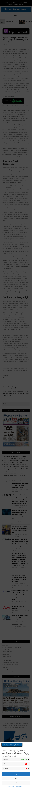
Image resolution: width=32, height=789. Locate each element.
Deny (16, 778)
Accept (16, 774)
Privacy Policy (19, 786)
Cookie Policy (11, 786)
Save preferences (16, 783)
